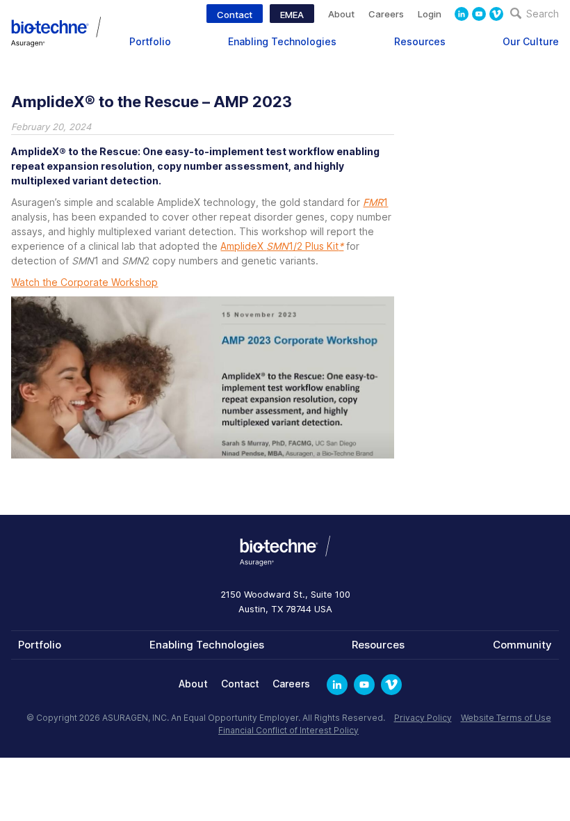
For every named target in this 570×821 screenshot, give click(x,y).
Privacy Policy (423, 717)
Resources (420, 41)
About (341, 13)
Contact (234, 14)
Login (429, 13)
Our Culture (531, 41)
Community (522, 644)
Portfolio (150, 41)
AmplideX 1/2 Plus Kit (281, 246)
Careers (386, 13)
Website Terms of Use (506, 717)
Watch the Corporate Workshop (84, 282)
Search (541, 13)
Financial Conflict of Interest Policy (288, 730)
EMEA (292, 14)
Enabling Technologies (282, 41)
